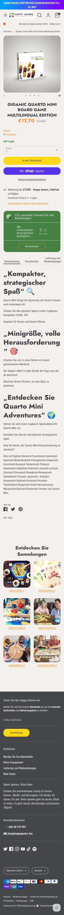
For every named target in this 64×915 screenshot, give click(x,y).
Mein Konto (9, 774)
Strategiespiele (47, 665)
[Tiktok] (29, 849)
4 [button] (38, 95)
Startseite (7, 31)
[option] (32, 64)
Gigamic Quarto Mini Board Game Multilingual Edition (38, 31)
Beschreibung (11, 261)
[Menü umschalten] (4, 15)
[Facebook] (11, 849)
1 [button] (26, 95)
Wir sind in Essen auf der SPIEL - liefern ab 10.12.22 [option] (32, 24)
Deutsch (38, 870)
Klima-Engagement (13, 762)
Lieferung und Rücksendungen (52, 260)
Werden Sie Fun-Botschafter (18, 757)
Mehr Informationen (32, 246)
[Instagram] (17, 849)
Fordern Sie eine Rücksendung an (44, 897)
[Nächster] (59, 95)
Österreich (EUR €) (14, 870)
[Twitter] (5, 849)
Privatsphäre (8, 901)
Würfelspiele (16, 628)
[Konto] (48, 13)
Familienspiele (47, 628)
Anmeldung (16, 732)
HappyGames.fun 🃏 (30, 906)
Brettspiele (11, 134)
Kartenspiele (47, 591)
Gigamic (6, 130)
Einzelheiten (32, 261)
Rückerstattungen (20, 897)
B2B (31, 901)
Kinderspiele (17, 665)
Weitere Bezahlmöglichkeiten (32, 179)
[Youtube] (23, 849)
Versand (6, 897)
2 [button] (30, 95)
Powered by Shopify (48, 906)
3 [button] (34, 95)
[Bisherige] (4, 95)
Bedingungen (22, 901)
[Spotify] (34, 849)
